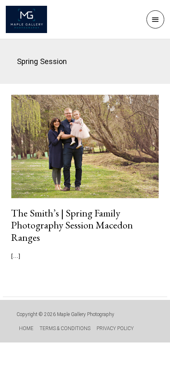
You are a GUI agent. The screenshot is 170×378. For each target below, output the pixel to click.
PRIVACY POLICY (115, 328)
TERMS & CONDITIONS (65, 328)
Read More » (43, 275)
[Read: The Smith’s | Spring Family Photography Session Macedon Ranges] (85, 146)
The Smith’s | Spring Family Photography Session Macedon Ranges (72, 225)
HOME (26, 328)
